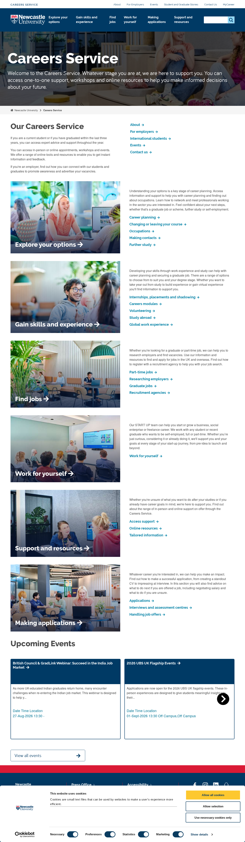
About (117, 4)
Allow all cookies (213, 795)
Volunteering (140, 311)
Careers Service (24, 4)
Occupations (140, 231)
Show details (199, 834)
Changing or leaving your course (156, 224)
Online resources (143, 528)
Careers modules (143, 304)
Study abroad (140, 318)
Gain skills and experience (86, 20)
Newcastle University (26, 110)
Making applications (157, 20)
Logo (28, 20)
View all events (28, 755)
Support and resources (183, 20)
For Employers (135, 4)
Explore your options (58, 20)
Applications (140, 601)
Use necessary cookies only (213, 817)
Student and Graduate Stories (181, 4)
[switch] (110, 834)
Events (154, 4)
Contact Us (210, 4)
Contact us (139, 152)
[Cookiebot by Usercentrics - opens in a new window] (25, 834)
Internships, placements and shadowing (162, 297)
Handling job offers (145, 614)
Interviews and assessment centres (159, 607)
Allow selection (213, 806)
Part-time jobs (141, 372)
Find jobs (112, 20)
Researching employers (149, 379)
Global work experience (149, 324)
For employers (142, 132)
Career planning (143, 217)
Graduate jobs (141, 386)
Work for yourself (130, 20)
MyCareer (228, 4)
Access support (142, 521)
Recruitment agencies (148, 393)
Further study (140, 245)
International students (149, 138)
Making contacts (143, 238)
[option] (66, 699)
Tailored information (146, 535)
